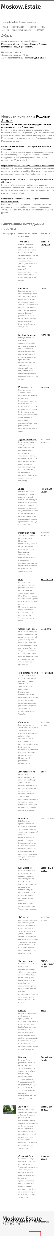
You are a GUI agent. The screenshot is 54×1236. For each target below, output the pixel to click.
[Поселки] (5, 30)
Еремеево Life (25, 387)
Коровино (23, 288)
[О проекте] (39, 30)
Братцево (23, 818)
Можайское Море (26, 533)
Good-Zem (46, 629)
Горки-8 (22, 1057)
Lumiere (22, 1011)
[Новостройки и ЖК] (36, 26)
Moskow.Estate (21, 7)
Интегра (45, 387)
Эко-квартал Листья (28, 673)
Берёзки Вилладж (27, 335)
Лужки (21, 489)
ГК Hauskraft (47, 673)
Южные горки (25, 868)
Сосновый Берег (26, 1156)
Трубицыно (23, 242)
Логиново (23, 1107)
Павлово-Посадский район (34, 44)
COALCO (45, 335)
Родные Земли (38, 58)
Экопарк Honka (25, 961)
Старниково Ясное (27, 629)
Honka (44, 967)
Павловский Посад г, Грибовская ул (17, 47)
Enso (43, 288)
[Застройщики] (18, 26)
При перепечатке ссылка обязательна (32, 1222)
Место (21, 1224)
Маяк (20, 579)
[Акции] (6, 26)
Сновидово (23, 722)
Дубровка (23, 917)
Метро (13, 1224)
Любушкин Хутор (26, 772)
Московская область (10, 44)
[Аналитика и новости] (22, 30)
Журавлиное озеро (27, 439)
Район (5, 1224)
